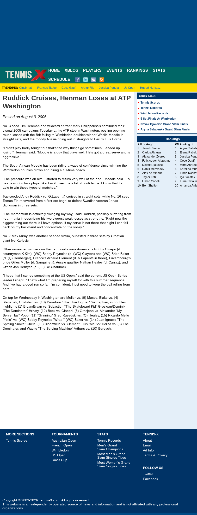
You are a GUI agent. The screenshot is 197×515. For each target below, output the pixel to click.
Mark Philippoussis (87, 126)
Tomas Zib (10, 201)
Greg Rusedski (65, 315)
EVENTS (114, 70)
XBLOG (71, 70)
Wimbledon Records (154, 113)
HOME (54, 70)
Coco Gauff (69, 87)
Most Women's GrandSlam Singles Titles (113, 464)
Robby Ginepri (105, 249)
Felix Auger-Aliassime (156, 160)
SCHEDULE (59, 79)
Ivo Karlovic (20, 240)
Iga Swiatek (187, 177)
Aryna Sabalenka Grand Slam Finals (165, 129)
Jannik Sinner (151, 148)
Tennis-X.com (49, 500)
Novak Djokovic (152, 165)
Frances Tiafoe (47, 87)
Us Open (129, 87)
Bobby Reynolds (55, 254)
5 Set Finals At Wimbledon (158, 118)
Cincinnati (25, 87)
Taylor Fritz (149, 177)
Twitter (148, 474)
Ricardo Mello (118, 315)
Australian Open (64, 440)
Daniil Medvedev (153, 169)
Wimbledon (60, 450)
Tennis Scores (150, 102)
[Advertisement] (98, 33)
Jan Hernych (22, 267)
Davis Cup (59, 460)
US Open (59, 455)
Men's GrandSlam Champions (110, 447)
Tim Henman (30, 126)
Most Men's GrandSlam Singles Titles (111, 455)
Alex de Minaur (152, 173)
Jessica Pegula (109, 87)
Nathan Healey (91, 262)
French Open (62, 445)
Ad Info (148, 450)
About (147, 440)
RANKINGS (137, 70)
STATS (159, 70)
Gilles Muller (20, 262)
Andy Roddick (31, 196)
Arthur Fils (87, 87)
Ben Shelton (150, 185)
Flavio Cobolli (151, 181)
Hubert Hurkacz (150, 87)
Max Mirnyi (20, 236)
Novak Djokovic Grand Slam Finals (164, 124)
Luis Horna (113, 139)
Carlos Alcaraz (151, 152)
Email (147, 445)
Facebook (150, 479)
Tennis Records (151, 108)
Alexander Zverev (153, 156)
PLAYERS (92, 70)
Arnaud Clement (59, 258)
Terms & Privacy (155, 455)
